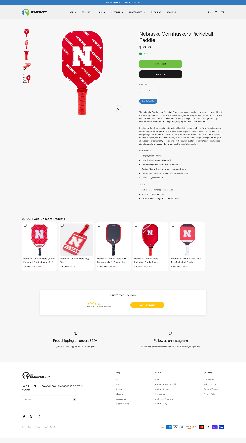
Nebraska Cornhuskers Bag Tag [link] (74, 260)
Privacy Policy (210, 394)
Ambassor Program (164, 399)
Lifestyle (119, 394)
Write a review (147, 304)
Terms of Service (211, 389)
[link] (39, 239)
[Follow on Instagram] (38, 417)
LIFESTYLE (115, 12)
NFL (71, 12)
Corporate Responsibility (166, 384)
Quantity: (143, 84)
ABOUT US (171, 12)
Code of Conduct (162, 389)
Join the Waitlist (148, 101)
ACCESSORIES (135, 12)
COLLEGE (86, 12)
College (119, 389)
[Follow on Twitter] (31, 417)
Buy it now (160, 74)
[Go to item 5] (26, 79)
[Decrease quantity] (143, 90)
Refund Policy (210, 384)
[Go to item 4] (26, 68)
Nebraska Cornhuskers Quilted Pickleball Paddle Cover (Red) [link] (39, 260)
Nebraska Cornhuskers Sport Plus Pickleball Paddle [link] (186, 260)
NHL (100, 12)
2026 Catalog (161, 404)
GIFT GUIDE (156, 12)
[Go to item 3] (26, 56)
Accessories (121, 399)
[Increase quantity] (155, 90)
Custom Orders (122, 404)
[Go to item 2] (26, 45)
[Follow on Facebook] (24, 417)
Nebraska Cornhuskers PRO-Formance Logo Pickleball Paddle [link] (112, 260)
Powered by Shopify (48, 427)
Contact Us (160, 394)
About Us (159, 379)
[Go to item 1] (26, 33)
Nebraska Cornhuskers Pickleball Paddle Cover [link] (146, 260)
